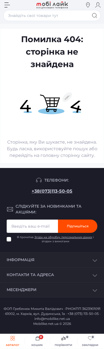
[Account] (98, 5)
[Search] (17, 5)
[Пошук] (94, 15)
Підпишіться (77, 226)
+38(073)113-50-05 (52, 191)
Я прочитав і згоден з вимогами (55, 239)
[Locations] (88, 5)
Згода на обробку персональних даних (63, 237)
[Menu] (7, 5)
